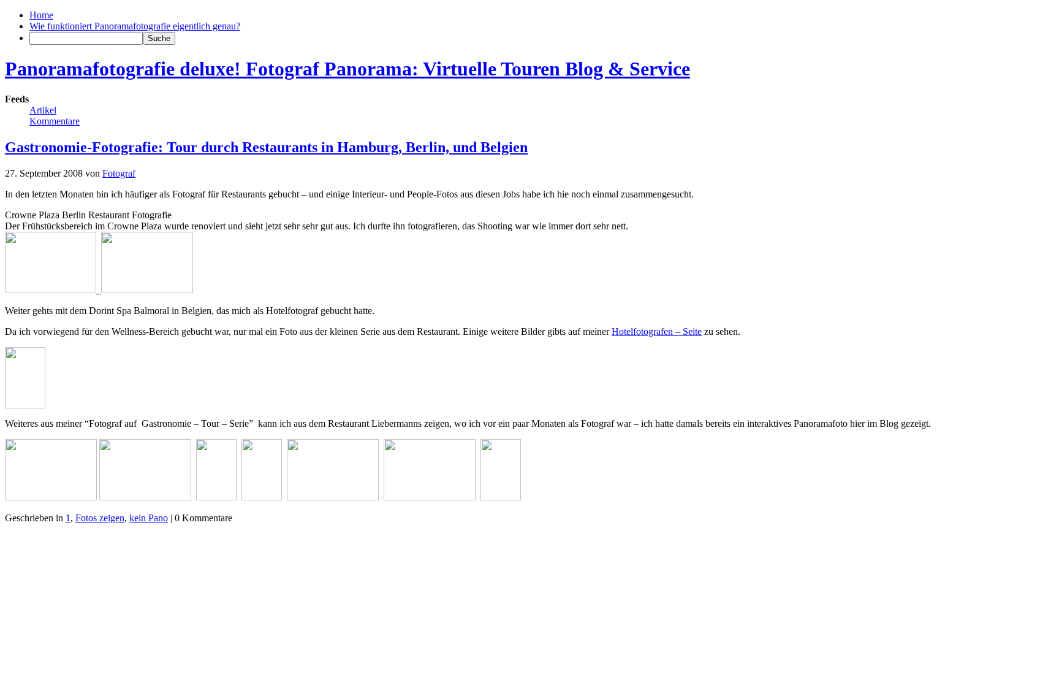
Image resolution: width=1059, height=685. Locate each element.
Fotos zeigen (99, 518)
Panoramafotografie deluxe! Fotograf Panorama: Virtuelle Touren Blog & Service (347, 69)
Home (41, 15)
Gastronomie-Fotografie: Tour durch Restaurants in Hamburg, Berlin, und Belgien (266, 147)
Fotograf (118, 173)
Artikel (42, 110)
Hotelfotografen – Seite (657, 331)
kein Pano (148, 518)
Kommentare (54, 121)
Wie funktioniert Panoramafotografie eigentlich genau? (134, 26)
